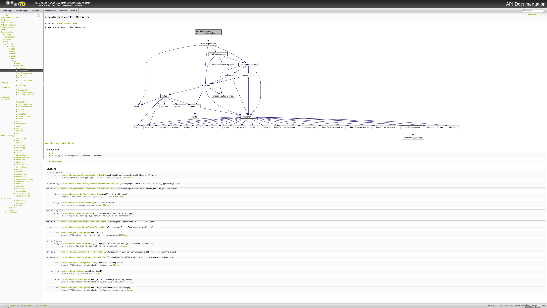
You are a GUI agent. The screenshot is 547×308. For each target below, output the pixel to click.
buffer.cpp (4, 83)
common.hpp (21, 138)
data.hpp (19, 143)
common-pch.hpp (7, 136)
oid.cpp (21, 109)
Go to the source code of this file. (60, 143)
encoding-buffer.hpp (26, 95)
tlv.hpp (20, 119)
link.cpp (19, 169)
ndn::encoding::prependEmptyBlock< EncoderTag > (84, 227)
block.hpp (22, 78)
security (19, 128)
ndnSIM (5, 15)
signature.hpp (21, 201)
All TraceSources (7, 27)
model (13, 56)
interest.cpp (20, 160)
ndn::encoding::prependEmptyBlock (77, 213)
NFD (13, 208)
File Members (12, 213)
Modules (35, 11)
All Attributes (5, 20)
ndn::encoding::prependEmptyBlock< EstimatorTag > (84, 222)
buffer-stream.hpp (25, 80)
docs (13, 51)
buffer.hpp (22, 85)
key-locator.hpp (22, 167)
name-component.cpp (24, 179)
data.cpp (19, 140)
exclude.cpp (20, 145)
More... (130, 177)
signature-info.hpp (23, 196)
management (21, 124)
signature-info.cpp (23, 193)
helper (13, 54)
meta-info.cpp (21, 174)
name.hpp (20, 186)
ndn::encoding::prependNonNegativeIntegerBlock (82, 175)
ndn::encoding (55, 162)
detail (18, 63)
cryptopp (21, 68)
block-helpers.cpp (25, 71)
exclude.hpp (20, 148)
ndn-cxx (14, 59)
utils (12, 210)
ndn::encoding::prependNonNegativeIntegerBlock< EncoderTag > (89, 189)
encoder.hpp (23, 90)
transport (19, 131)
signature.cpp (6, 198)
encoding (19, 66)
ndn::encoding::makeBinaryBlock (75, 279)
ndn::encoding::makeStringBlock (75, 263)
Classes (63, 11)
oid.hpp (21, 112)
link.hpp (19, 172)
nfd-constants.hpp (25, 107)
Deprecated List (7, 32)
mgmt (18, 126)
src (15, 61)
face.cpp (19, 150)
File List (10, 44)
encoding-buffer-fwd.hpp (27, 92)
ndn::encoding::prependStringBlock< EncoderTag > (83, 257)
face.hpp (19, 153)
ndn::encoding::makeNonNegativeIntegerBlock (81, 194)
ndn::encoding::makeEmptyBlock (75, 233)
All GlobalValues (7, 23)
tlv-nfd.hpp (22, 114)
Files (74, 11)
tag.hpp (19, 205)
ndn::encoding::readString (72, 271)
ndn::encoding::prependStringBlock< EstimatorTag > (84, 252)
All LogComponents (8, 25)
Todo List (4, 30)
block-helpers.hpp (25, 73)
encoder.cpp (5, 88)
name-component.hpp (24, 181)
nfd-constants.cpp (25, 104)
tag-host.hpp (20, 203)
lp (16, 121)
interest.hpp (20, 162)
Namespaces (49, 11)
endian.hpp (5, 97)
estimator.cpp (6, 100)
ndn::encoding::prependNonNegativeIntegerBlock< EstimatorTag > (90, 183)
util (17, 133)
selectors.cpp (21, 189)
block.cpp (21, 75)
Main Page (7, 11)
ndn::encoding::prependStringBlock (76, 243)
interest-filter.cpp (22, 155)
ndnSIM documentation (10, 18)
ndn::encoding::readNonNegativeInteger (78, 202)
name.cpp (20, 184)
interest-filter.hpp (22, 157)
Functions (542, 14)
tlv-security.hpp (24, 116)
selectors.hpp (21, 191)
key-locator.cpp (21, 165)
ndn (51, 153)
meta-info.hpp (21, 177)
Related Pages (22, 11)
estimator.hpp (23, 102)
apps (13, 49)
